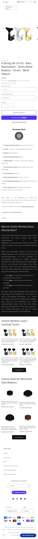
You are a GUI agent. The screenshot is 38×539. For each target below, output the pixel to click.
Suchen (6, 453)
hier (10, 275)
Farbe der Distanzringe (7, 94)
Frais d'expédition (12, 80)
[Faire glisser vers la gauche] (15, 57)
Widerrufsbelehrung (27, 206)
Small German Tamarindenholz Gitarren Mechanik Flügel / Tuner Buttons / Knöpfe (27, 427)
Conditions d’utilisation (14, 532)
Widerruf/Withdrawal (28, 535)
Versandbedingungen (10, 470)
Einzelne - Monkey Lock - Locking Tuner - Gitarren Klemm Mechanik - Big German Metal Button (9, 340)
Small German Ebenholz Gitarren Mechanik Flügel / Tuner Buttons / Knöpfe (9, 403)
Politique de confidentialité (29, 529)
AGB (5, 462)
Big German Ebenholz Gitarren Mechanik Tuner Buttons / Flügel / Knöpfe (27, 404)
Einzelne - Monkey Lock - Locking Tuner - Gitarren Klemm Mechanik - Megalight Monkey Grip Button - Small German (9, 360)
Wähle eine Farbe (5, 86)
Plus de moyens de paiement (19, 122)
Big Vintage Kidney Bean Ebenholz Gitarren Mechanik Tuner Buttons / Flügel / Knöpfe (9, 428)
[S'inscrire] (28, 486)
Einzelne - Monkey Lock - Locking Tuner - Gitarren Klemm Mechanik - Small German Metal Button (27, 340)
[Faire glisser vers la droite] (23, 57)
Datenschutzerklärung (10, 466)
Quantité (3, 102)
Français (22, 2)
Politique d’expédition (26, 532)
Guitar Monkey (11, 527)
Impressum (7, 457)
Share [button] (5, 218)
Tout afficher (19, 370)
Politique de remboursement (14, 529)
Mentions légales (16, 535)
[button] (4, 2)
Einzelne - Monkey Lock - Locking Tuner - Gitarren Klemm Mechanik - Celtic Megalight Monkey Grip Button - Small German (27, 360)
